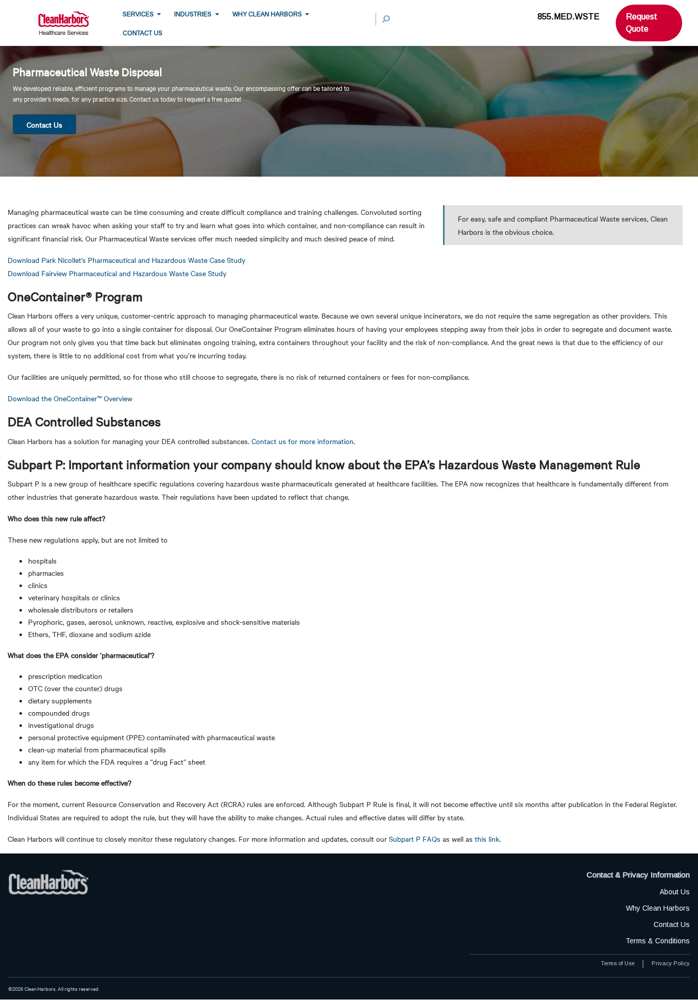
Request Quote (641, 22)
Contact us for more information (302, 441)
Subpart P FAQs (414, 839)
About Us (675, 892)
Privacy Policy (671, 963)
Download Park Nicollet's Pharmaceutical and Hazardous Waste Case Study (126, 260)
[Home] (73, 23)
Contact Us (44, 124)
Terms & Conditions (657, 941)
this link (487, 839)
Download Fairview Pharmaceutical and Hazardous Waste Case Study (117, 273)
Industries (193, 13)
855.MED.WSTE (568, 16)
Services (138, 13)
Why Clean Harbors (267, 13)
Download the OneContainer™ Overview (70, 398)
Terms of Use (618, 963)
